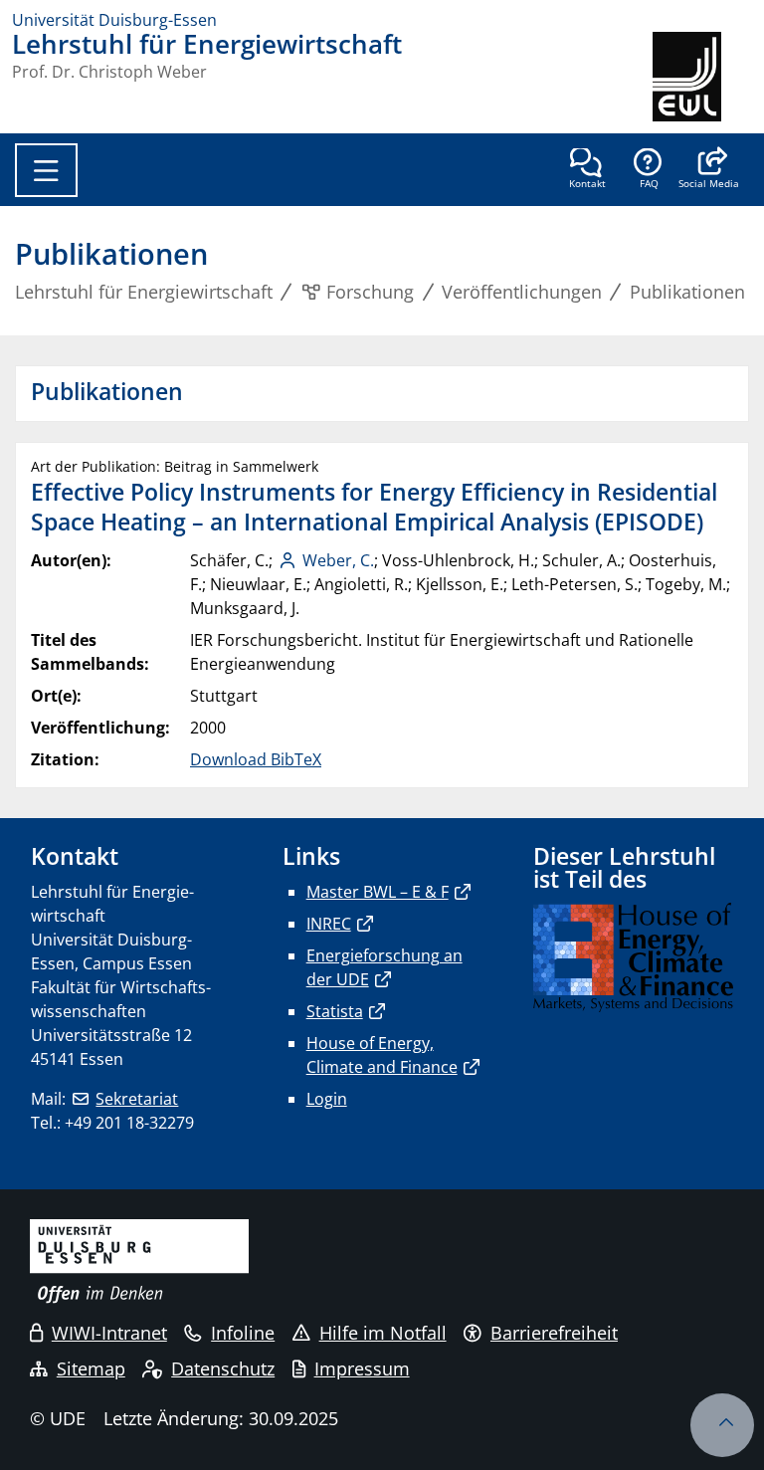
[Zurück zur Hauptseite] (702, 76)
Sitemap (91, 1368)
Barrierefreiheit (554, 1333)
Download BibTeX (255, 759)
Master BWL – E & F (377, 892)
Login (326, 1099)
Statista (334, 1011)
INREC (328, 924)
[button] (708, 170)
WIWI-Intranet (109, 1333)
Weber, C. (338, 560)
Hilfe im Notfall (383, 1333)
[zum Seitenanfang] (722, 1425)
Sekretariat (137, 1099)
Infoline (243, 1333)
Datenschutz (223, 1368)
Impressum (362, 1368)
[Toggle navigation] (46, 170)
